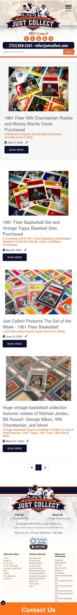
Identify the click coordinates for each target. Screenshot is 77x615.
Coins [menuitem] (31, 586)
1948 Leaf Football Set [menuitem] (64, 591)
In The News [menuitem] (8, 563)
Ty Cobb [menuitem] (58, 565)
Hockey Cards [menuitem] (34, 566)
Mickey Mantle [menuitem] (60, 563)
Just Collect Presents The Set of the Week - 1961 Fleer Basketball (37, 324)
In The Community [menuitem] (11, 566)
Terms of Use (22, 532)
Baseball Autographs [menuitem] (37, 571)
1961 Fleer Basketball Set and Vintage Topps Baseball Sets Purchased (31, 228)
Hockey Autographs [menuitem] (37, 578)
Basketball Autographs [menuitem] (38, 576)
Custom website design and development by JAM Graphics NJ (38, 528)
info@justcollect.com (51, 45)
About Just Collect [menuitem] (11, 554)
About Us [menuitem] (7, 561)
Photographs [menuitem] (34, 584)
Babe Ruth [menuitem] (59, 560)
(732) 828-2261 (21, 45)
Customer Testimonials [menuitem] (12, 568)
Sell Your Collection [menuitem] (37, 554)
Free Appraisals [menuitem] (10, 576)
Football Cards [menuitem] (35, 561)
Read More (16, 149)
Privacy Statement (41, 532)
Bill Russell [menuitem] (59, 570)
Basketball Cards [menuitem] (35, 563)
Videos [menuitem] (6, 573)
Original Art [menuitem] (33, 581)
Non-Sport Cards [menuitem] (35, 568)
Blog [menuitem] (5, 571)
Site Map (57, 532)
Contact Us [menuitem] (8, 578)
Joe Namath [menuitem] (59, 573)
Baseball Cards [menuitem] (35, 558)
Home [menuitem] (6, 558)
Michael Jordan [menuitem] (61, 568)
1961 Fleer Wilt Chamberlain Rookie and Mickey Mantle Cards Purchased (38, 123)
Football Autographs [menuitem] (37, 573)
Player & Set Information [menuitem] (60, 555)
